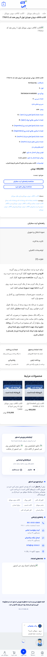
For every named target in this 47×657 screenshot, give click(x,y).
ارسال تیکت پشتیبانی (32, 538)
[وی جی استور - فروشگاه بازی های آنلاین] (23, 4)
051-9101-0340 (33, 523)
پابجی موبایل (40, 505)
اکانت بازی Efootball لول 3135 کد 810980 (35, 405)
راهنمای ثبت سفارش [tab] (36, 223)
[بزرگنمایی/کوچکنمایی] (44, 634)
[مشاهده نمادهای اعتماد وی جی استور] (23, 578)
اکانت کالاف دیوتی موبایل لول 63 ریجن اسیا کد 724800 (13, 406)
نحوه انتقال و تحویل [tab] (36, 232)
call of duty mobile (31, 200)
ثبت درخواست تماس (32, 530)
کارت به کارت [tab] (38, 241)
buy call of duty (11, 200)
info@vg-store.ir (33, 545)
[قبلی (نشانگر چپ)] (44, 645)
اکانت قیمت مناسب (36, 203)
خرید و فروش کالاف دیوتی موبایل (28, 207)
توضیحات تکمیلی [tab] (36, 250)
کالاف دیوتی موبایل (14, 500)
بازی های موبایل (33, 13)
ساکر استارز (40, 510)
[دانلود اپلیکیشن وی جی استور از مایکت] (14, 447)
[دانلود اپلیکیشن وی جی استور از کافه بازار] (33, 447)
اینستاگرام (15, 470)
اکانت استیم (28, 505)
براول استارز (16, 505)
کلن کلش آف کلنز (26, 510)
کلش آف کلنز (39, 500)
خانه (44, 13)
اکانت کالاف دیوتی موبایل (14, 13)
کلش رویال (27, 500)
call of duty (20, 200)
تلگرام (30, 470)
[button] (43, 4)
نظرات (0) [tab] (39, 259)
